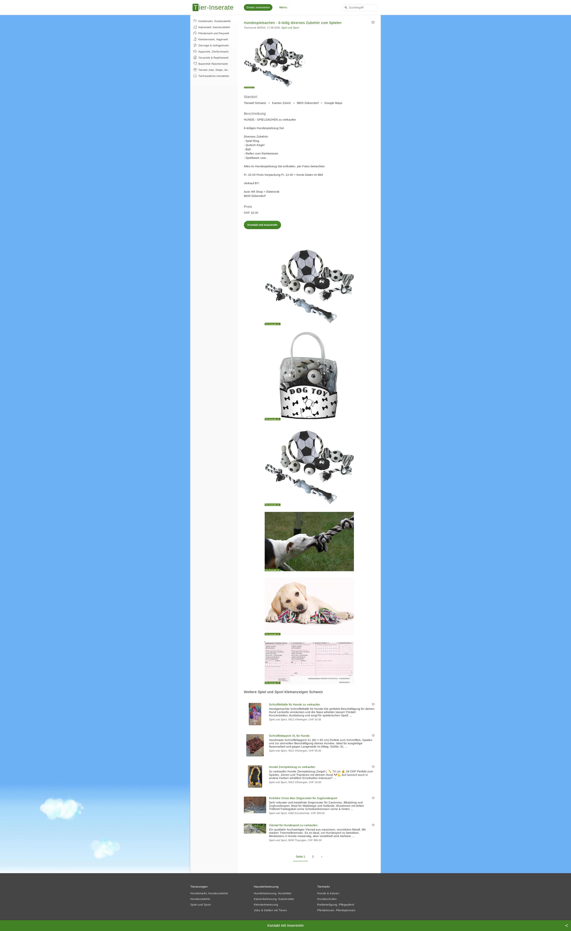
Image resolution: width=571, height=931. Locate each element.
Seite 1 (300, 856)
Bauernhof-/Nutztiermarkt (213, 63)
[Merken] (373, 22)
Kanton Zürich (281, 103)
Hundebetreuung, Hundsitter (273, 893)
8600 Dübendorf (308, 103)
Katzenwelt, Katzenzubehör (214, 27)
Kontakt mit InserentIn (262, 224)
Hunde (321, 893)
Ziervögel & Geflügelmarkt (213, 45)
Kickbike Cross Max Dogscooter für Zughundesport (303, 798)
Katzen (334, 893)
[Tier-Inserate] (215, 7)
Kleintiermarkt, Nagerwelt (213, 39)
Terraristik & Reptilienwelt (213, 57)
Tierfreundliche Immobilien (213, 76)
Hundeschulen (327, 899)
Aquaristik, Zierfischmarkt (213, 51)
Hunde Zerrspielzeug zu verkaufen (292, 766)
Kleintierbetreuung (266, 904)
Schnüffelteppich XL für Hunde (289, 735)
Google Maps (333, 103)
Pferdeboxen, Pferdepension (336, 910)
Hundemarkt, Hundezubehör (214, 21)
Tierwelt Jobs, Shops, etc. (213, 70)
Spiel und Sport (290, 27)
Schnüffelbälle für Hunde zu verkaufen (294, 704)
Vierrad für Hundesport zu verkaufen (293, 825)
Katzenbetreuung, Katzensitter (274, 899)
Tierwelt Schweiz (255, 103)
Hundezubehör (200, 899)
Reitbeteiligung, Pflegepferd (335, 904)
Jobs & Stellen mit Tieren (270, 910)
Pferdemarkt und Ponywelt (213, 33)
